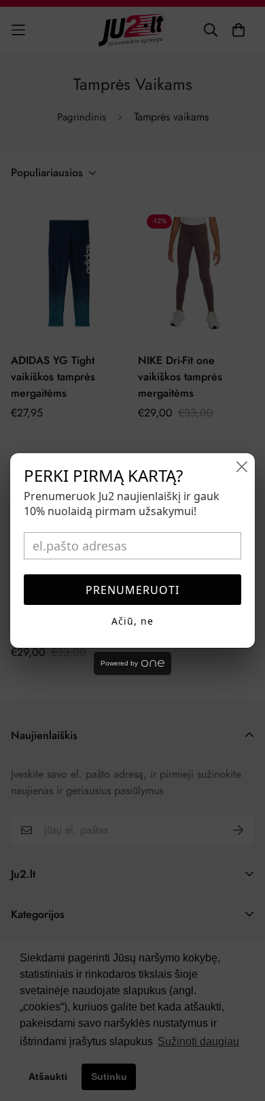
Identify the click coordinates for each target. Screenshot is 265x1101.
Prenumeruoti (132, 589)
